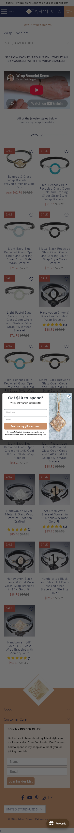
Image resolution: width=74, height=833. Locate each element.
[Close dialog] (69, 396)
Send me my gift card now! (25, 426)
